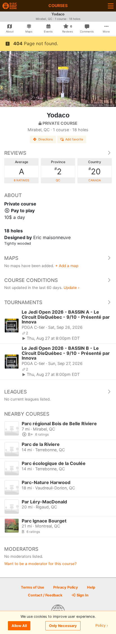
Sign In (82, 595)
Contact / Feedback (45, 595)
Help (91, 587)
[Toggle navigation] (111, 5)
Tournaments (23, 302)
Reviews (15, 153)
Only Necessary (63, 626)
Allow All (19, 626)
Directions (45, 139)
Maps (11, 258)
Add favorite (74, 139)
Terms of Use (32, 587)
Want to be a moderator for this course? (40, 563)
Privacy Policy (65, 587)
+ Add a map (66, 265)
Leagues (15, 392)
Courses (58, 5)
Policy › (101, 626)
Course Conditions (31, 280)
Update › (71, 287)
